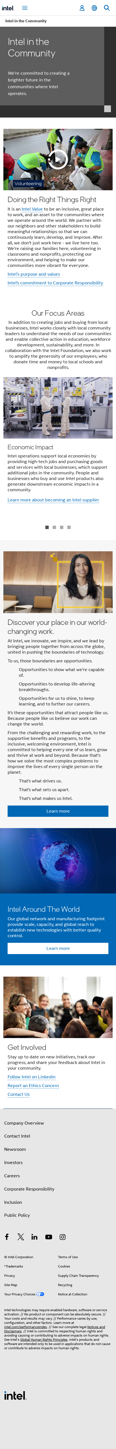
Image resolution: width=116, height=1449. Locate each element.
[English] (94, 8)
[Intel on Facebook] (7, 1238)
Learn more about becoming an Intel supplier (53, 500)
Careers (12, 1176)
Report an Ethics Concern (33, 1086)
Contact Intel (17, 1136)
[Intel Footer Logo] (15, 1395)
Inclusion (13, 1202)
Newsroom (15, 1149)
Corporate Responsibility (29, 1189)
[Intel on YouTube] (48, 1238)
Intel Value (32, 209)
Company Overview (24, 1123)
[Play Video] (58, 159)
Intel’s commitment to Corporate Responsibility (55, 283)
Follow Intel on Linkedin (31, 1077)
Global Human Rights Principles (44, 1339)
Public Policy (17, 1215)
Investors (13, 1162)
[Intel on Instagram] (62, 1238)
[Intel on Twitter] (21, 1238)
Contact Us (19, 1094)
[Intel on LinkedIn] (34, 1238)
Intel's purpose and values (34, 274)
